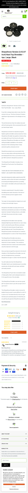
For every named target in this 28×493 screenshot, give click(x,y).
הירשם (6, 465)
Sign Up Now (14, 409)
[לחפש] (24, 16)
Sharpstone (5, 63)
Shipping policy (16, 399)
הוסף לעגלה (14, 88)
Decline (14, 486)
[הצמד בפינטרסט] (19, 94)
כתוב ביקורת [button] (14, 332)
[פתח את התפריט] (2, 11)
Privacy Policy (12, 481)
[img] (5, 342)
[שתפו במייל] (25, 94)
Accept (14, 484)
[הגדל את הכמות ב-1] (15, 82)
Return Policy (11, 419)
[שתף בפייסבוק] (16, 94)
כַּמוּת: (3, 82)
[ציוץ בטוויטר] (22, 94)
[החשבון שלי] (22, 11)
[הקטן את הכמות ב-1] (7, 82)
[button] (5, 66)
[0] (25, 11)
